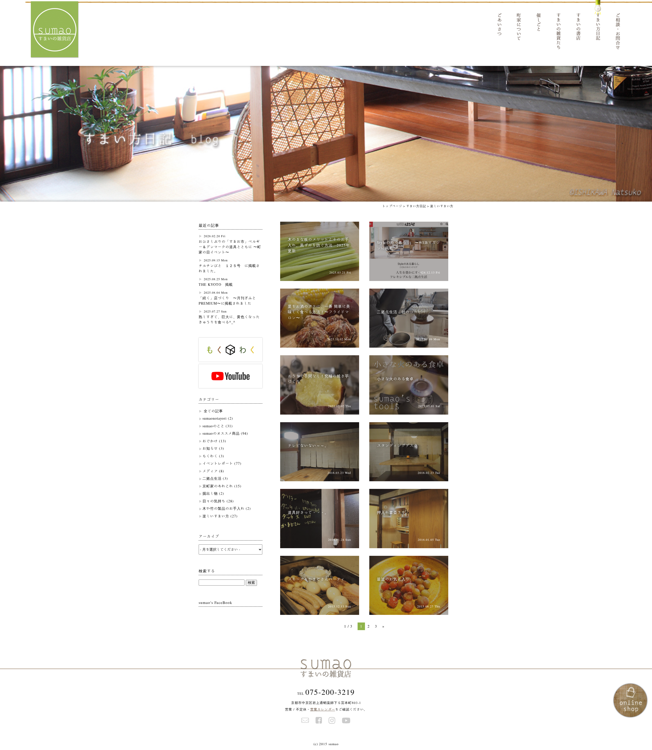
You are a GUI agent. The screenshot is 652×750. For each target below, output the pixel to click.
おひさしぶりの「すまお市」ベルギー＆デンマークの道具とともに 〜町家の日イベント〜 (230, 247)
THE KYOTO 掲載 (216, 284)
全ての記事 (213, 411)
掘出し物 (210, 493)
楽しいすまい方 (215, 516)
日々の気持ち (213, 501)
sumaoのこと (213, 426)
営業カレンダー (322, 709)
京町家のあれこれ (217, 486)
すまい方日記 (416, 205)
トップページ (392, 205)
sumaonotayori (214, 418)
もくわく (210, 456)
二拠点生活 (212, 478)
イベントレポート (217, 463)
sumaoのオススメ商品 (221, 433)
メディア (210, 471)
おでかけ (210, 441)
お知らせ (210, 448)
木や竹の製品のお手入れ (223, 508)
